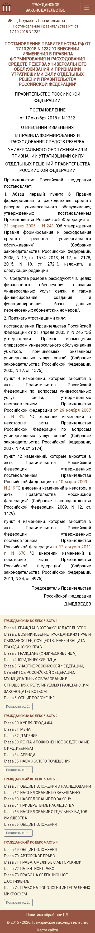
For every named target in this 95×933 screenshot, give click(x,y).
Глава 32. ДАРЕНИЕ (20, 736)
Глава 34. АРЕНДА (20, 755)
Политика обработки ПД (47, 915)
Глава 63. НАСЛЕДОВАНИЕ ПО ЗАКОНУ (37, 799)
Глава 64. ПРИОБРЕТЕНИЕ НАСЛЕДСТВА (39, 805)
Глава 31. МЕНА (17, 729)
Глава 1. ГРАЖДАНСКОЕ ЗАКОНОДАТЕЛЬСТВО (45, 628)
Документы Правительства (41, 21)
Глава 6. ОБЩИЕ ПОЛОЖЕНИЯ (29, 698)
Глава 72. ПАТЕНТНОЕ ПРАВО (29, 869)
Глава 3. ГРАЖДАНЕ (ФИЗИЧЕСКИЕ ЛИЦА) (40, 653)
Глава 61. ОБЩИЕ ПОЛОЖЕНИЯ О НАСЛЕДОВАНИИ (47, 786)
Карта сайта (47, 930)
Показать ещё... (18, 706)
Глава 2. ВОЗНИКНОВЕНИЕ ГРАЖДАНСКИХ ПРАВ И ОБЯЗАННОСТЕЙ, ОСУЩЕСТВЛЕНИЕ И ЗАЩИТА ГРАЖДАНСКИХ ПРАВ (47, 640)
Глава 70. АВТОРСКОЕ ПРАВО (29, 856)
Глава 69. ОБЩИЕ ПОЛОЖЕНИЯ (30, 849)
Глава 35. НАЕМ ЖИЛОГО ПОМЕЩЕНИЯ (37, 761)
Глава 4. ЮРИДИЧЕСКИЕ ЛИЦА (30, 660)
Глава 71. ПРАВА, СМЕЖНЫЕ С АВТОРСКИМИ (43, 862)
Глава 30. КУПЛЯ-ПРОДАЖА (28, 723)
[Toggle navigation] (86, 7)
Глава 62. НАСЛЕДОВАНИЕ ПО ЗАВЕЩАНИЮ (42, 793)
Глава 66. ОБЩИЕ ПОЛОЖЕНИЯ (30, 824)
